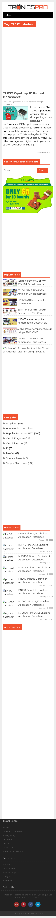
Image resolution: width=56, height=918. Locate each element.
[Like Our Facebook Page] (30, 904)
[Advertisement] (28, 60)
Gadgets (7, 876)
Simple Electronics (16, 463)
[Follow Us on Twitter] (38, 904)
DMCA (6, 843)
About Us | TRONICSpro (13, 851)
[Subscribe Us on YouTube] (16, 904)
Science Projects (15, 458)
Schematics (8, 880)
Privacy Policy (9, 835)
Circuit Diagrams (15, 438)
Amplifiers (12, 423)
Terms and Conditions (12, 831)
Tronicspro (36, 102)
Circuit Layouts (14, 443)
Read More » (43, 152)
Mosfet (10, 453)
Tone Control (9, 868)
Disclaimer (7, 839)
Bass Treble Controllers (19, 428)
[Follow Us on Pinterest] (23, 904)
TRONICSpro (37, 913)
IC (7, 448)
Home (6, 827)
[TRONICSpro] (28, 10)
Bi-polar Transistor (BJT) (20, 433)
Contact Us (8, 847)
